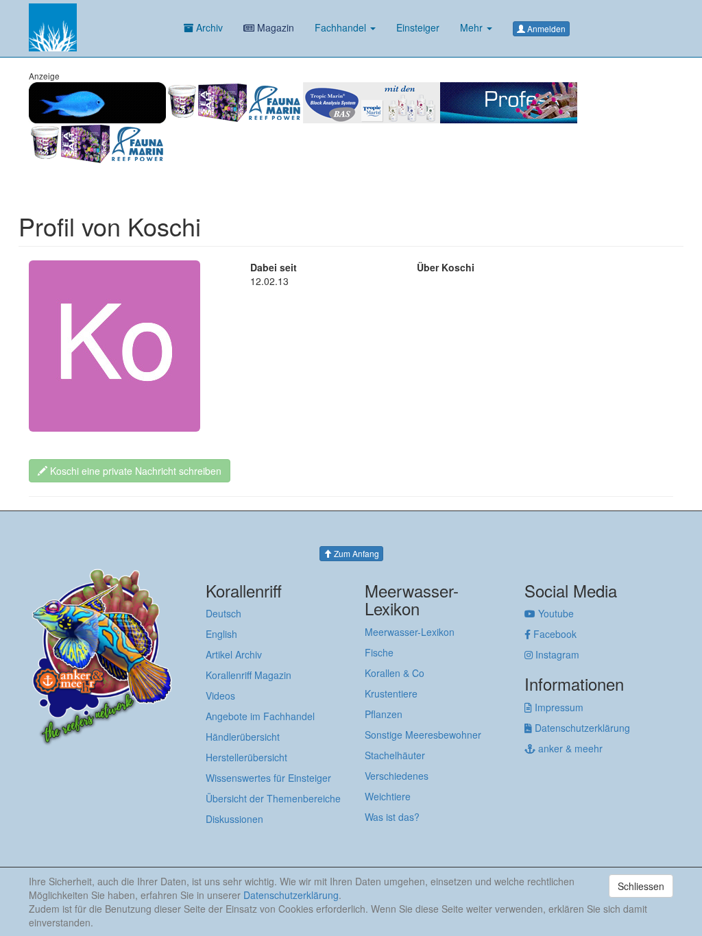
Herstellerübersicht (246, 757)
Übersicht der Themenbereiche (273, 798)
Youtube (554, 613)
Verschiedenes (396, 776)
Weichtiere (388, 796)
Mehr (472, 27)
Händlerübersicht (243, 736)
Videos (220, 695)
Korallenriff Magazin (248, 675)
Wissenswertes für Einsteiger (268, 778)
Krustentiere (391, 693)
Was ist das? (392, 817)
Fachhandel (342, 27)
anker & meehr (569, 748)
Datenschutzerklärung (581, 728)
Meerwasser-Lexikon (410, 632)
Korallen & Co (394, 673)
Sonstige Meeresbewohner (423, 734)
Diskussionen (234, 819)
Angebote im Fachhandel (260, 716)
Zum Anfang (355, 553)
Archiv (208, 27)
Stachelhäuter (395, 755)
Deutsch (223, 613)
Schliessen (641, 886)
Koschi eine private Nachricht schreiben (134, 471)
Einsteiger (417, 27)
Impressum (557, 707)
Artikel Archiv (234, 654)
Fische (379, 652)
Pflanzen (383, 714)
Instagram (556, 654)
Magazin (274, 27)
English (221, 634)
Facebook (554, 634)
